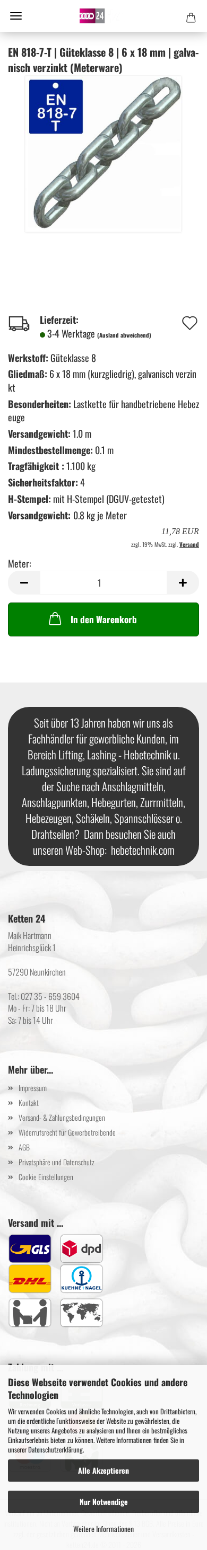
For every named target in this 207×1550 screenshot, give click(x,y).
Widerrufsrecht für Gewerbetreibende (67, 1132)
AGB (24, 1147)
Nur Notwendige (104, 1501)
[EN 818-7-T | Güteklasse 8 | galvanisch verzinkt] (103, 153)
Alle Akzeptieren (103, 1470)
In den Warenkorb (104, 619)
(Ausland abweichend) (124, 335)
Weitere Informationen (103, 1528)
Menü (16, 16)
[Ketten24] (103, 16)
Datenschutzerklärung (55, 1449)
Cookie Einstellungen (46, 1176)
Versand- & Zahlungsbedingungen (62, 1117)
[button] (24, 583)
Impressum (33, 1087)
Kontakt (29, 1102)
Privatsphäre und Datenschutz (56, 1161)
